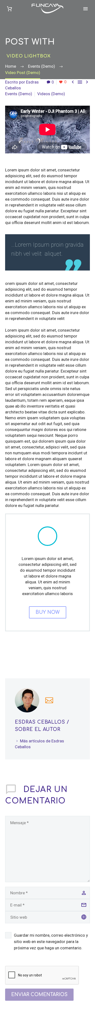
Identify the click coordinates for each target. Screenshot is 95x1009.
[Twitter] (16, 654)
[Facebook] (8, 654)
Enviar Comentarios (39, 994)
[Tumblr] (30, 654)
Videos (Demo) (51, 93)
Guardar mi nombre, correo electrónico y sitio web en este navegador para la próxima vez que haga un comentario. (51, 941)
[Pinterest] (23, 654)
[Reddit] (45, 654)
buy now (48, 612)
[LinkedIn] (37, 654)
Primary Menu (85, 8)
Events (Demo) (18, 93)
